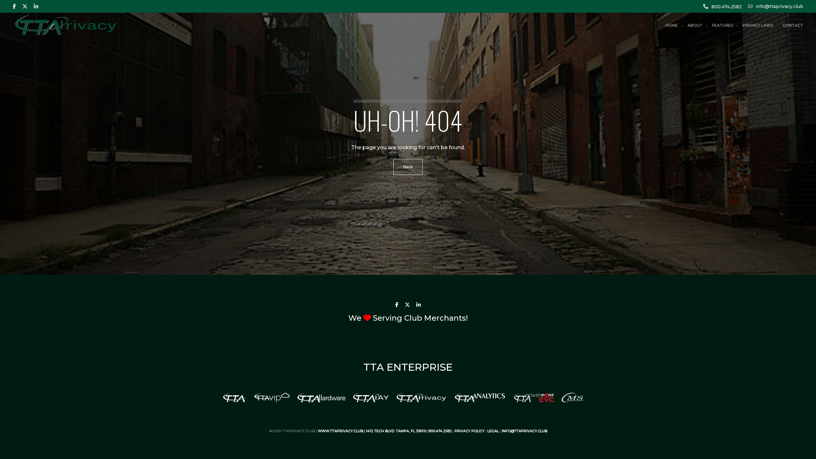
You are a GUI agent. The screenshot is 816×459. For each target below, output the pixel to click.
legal (493, 431)
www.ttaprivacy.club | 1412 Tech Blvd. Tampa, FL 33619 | (373, 431)
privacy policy (469, 431)
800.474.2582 (726, 7)
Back (408, 166)
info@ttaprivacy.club (779, 6)
